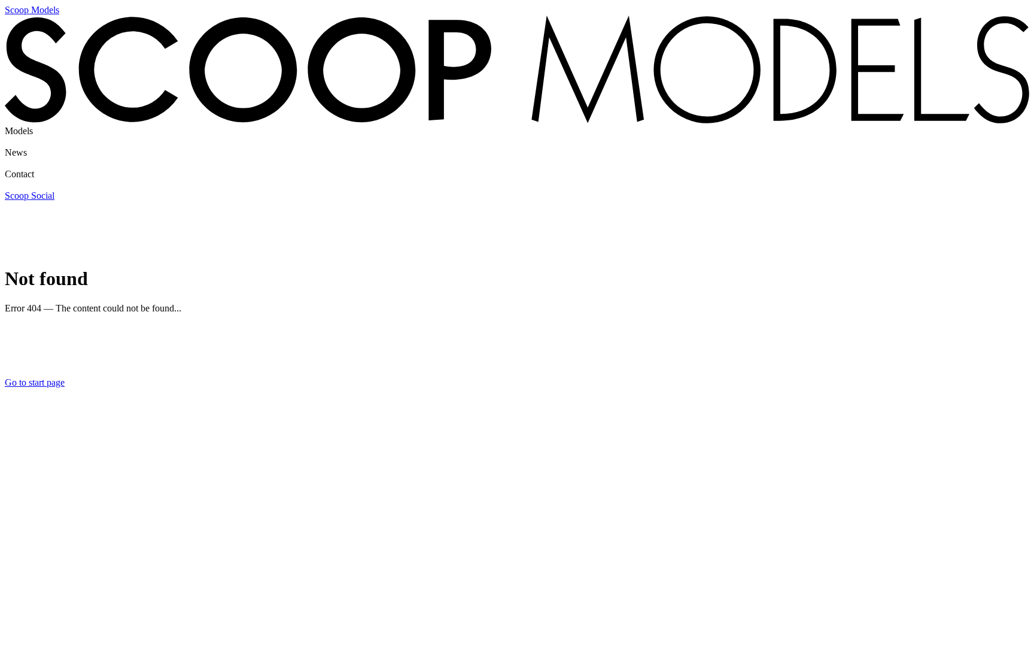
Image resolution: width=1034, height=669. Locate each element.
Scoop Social (29, 195)
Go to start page (35, 382)
